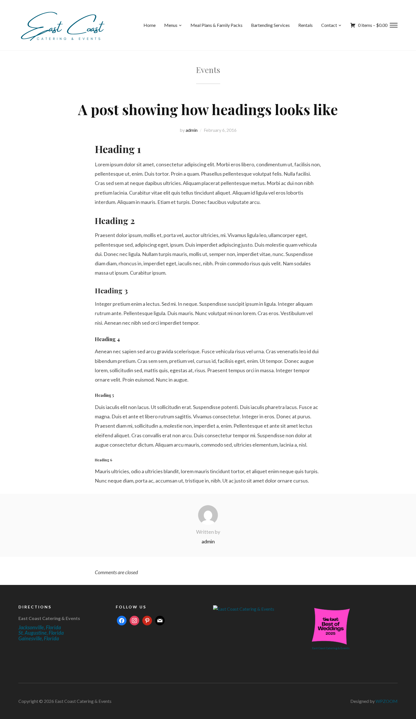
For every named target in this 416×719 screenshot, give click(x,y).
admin (192, 130)
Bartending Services (270, 25)
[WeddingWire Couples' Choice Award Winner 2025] (243, 608)
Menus (170, 25)
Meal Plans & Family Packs (216, 25)
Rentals (305, 25)
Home (149, 25)
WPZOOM (387, 701)
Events (208, 69)
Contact (329, 25)
